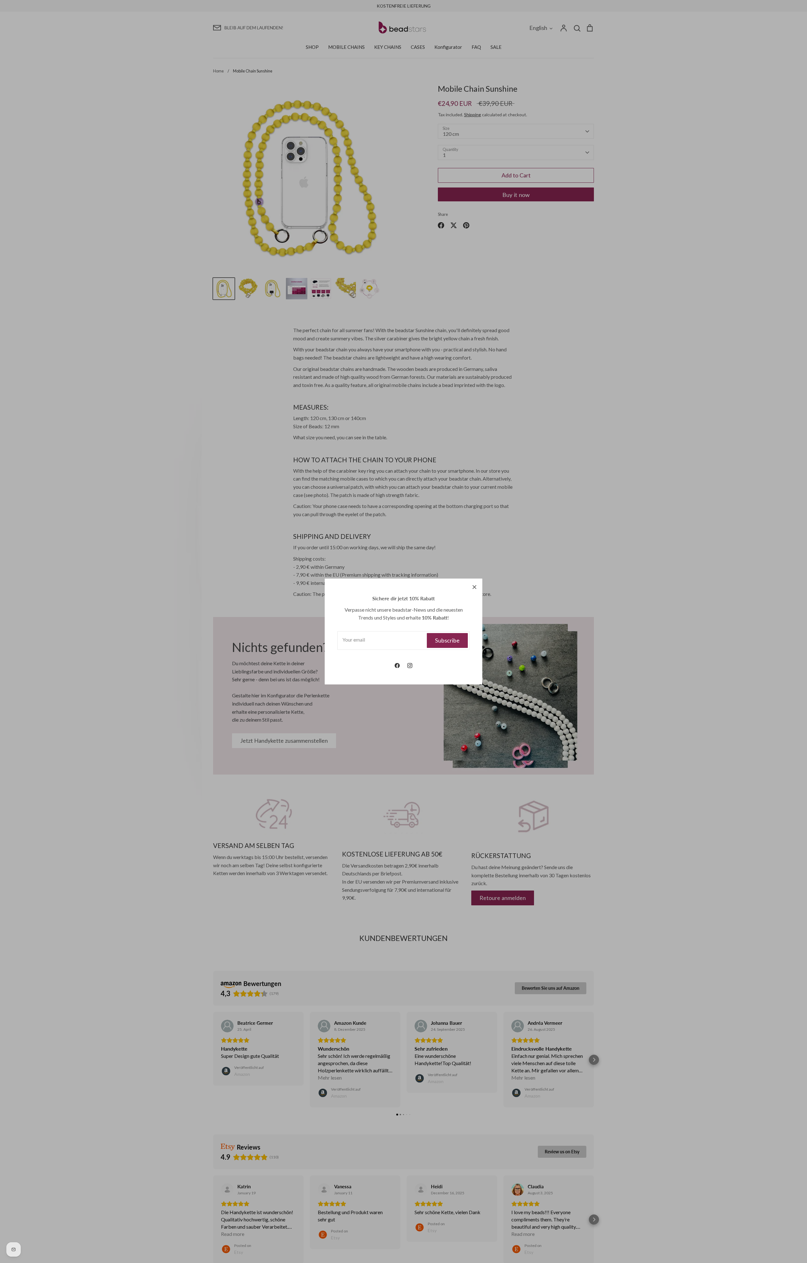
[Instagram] (410, 665)
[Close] (474, 586)
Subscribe (447, 640)
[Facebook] (397, 665)
